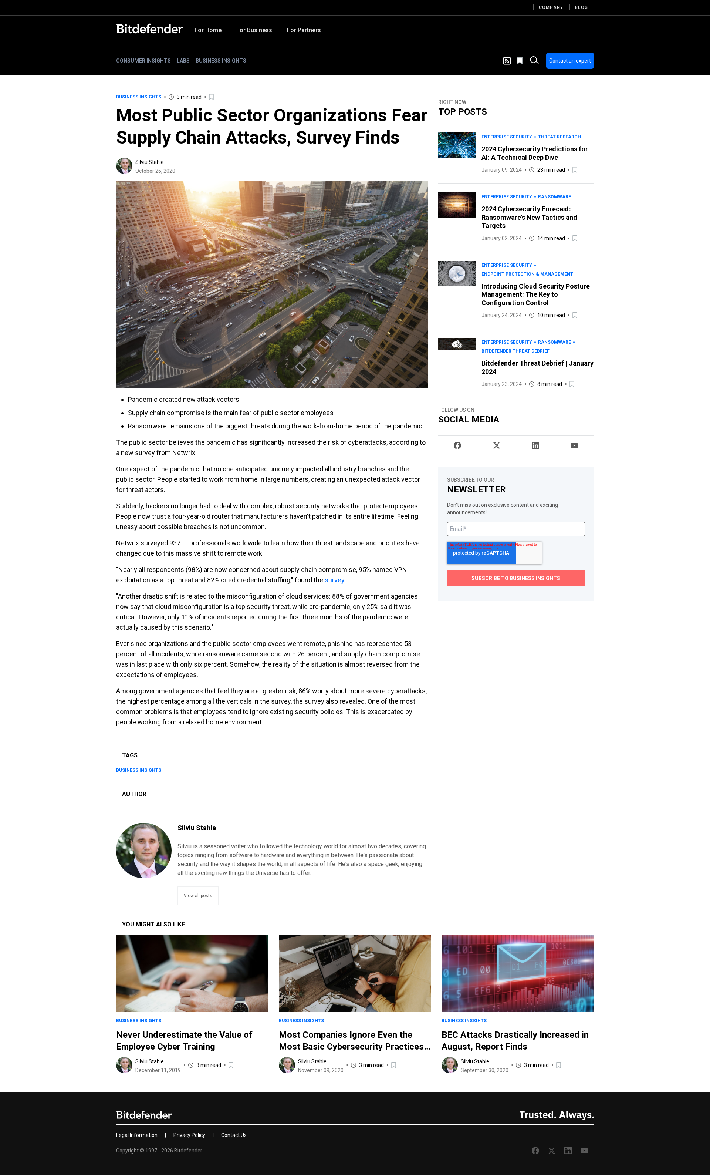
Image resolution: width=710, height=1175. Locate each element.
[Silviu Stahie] (124, 166)
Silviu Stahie (149, 162)
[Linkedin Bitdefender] (535, 445)
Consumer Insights (143, 61)
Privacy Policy (189, 1135)
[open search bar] (534, 60)
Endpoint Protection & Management (527, 274)
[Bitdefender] (149, 28)
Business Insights (221, 61)
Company (551, 7)
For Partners (304, 30)
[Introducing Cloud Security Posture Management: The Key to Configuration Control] (457, 290)
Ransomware (554, 196)
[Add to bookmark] (212, 97)
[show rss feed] (507, 61)
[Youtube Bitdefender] (574, 445)
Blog (581, 7)
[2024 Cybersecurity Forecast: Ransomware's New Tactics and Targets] (457, 217)
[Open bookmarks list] (520, 60)
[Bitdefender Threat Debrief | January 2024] (457, 363)
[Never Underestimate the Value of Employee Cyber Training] (192, 973)
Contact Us (234, 1135)
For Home (208, 30)
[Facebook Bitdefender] (457, 445)
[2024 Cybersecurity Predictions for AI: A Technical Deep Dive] (457, 153)
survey (334, 580)
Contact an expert (570, 61)
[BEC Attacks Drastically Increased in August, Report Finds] (518, 973)
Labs (183, 61)
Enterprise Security (506, 136)
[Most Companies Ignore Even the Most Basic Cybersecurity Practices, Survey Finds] (355, 973)
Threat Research (559, 136)
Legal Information (137, 1135)
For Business (254, 30)
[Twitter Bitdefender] (496, 445)
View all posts (198, 895)
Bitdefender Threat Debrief (515, 351)
